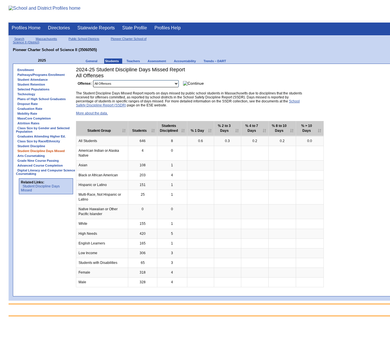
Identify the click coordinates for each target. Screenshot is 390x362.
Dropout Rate (27, 104)
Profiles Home (26, 27)
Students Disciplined (169, 128)
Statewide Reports (96, 27)
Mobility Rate (27, 113)
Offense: (85, 84)
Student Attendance (32, 79)
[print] (315, 85)
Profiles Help (167, 27)
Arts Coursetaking (31, 155)
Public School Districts (84, 39)
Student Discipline (31, 146)
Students (139, 131)
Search (19, 39)
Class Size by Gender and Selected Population (43, 129)
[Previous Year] (34, 60)
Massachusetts (46, 39)
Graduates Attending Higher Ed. (41, 136)
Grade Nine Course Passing (38, 160)
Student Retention (31, 84)
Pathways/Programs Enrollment (41, 74)
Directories (59, 27)
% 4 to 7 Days (251, 128)
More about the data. (92, 113)
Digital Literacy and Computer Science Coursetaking (45, 172)
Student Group (99, 131)
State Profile (134, 27)
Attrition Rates (28, 123)
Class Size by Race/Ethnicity (38, 141)
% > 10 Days (306, 128)
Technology (26, 94)
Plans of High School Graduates (41, 99)
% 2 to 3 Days (224, 128)
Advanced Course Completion (40, 165)
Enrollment (25, 70)
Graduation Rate (29, 108)
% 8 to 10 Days (279, 128)
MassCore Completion (34, 118)
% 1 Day (197, 131)
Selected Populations (33, 89)
